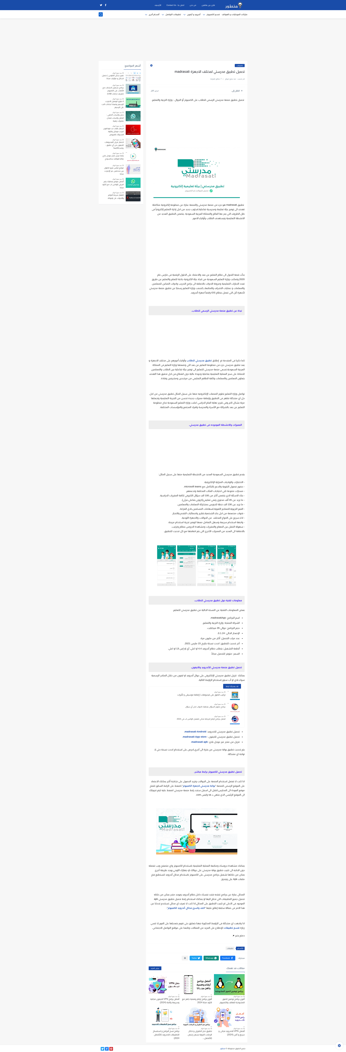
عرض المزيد (155, 968)
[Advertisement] (173, 40)
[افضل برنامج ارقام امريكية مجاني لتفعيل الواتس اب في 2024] (234, 720)
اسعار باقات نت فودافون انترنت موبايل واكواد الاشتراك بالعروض (113, 131)
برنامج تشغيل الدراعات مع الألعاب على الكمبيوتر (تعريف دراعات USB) (113, 91)
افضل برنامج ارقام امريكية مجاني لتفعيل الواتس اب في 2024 (201, 719)
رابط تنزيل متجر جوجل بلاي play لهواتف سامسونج (113, 157)
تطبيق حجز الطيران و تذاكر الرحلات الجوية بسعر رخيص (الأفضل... (200, 1034)
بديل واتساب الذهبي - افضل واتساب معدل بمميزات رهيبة (115, 118)
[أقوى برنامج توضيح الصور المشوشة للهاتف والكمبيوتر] (229, 984)
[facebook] (105, 5)
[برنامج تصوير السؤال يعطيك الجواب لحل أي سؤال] (234, 708)
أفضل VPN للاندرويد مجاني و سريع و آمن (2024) (231, 1033)
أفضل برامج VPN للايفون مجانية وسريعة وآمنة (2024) (164, 1001)
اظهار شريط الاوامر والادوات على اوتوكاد (116, 196)
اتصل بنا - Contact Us (175, 5)
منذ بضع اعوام (218, 692)
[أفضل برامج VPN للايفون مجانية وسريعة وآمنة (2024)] (164, 984)
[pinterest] (111, 1049)
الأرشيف (158, 5)
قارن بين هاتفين (208, 5)
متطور (222, 1048)
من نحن (193, 5)
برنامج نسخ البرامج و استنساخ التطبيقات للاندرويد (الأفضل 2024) (166, 1034)
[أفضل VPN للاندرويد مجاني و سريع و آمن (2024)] (229, 1016)
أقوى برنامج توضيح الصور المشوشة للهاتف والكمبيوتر (232, 1001)
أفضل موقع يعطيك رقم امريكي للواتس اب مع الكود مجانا (113, 184)
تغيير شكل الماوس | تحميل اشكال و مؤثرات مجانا (113, 77)
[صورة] (133, 77)
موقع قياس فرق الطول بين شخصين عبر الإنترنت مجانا (114, 171)
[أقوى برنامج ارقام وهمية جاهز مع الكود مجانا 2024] (196, 984)
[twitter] (101, 5)
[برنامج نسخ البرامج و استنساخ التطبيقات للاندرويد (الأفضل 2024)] (164, 1016)
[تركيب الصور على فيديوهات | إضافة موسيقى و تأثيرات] (234, 696)
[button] (227, 958)
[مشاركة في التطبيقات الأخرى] (185, 958)
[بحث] (101, 14)
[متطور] (233, 5)
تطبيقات (240, 66)
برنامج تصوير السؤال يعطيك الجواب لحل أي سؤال (205, 707)
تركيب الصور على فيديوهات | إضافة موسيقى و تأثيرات (201, 695)
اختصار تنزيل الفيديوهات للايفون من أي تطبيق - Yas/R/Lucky (114, 145)
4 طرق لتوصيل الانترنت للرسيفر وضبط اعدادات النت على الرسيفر (113, 104)
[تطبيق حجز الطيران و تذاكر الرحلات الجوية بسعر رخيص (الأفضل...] (196, 1016)
